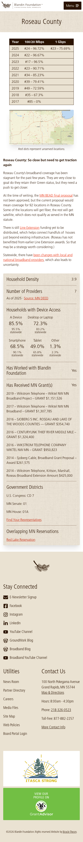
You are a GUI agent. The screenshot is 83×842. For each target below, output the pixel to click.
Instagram (16, 614)
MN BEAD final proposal (56, 195)
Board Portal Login (15, 733)
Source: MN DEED (36, 298)
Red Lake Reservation (20, 540)
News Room (11, 682)
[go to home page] (41, 6)
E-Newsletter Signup (23, 597)
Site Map (9, 716)
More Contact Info (53, 727)
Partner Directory (14, 690)
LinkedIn (15, 623)
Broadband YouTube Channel (28, 657)
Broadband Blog (20, 649)
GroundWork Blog (21, 640)
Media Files (10, 707)
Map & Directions (53, 692)
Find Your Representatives (24, 520)
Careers (8, 699)
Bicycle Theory (70, 832)
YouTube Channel (21, 631)
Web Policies (11, 725)
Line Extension (29, 228)
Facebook (16, 606)
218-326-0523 (61, 710)
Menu (70, 6)
